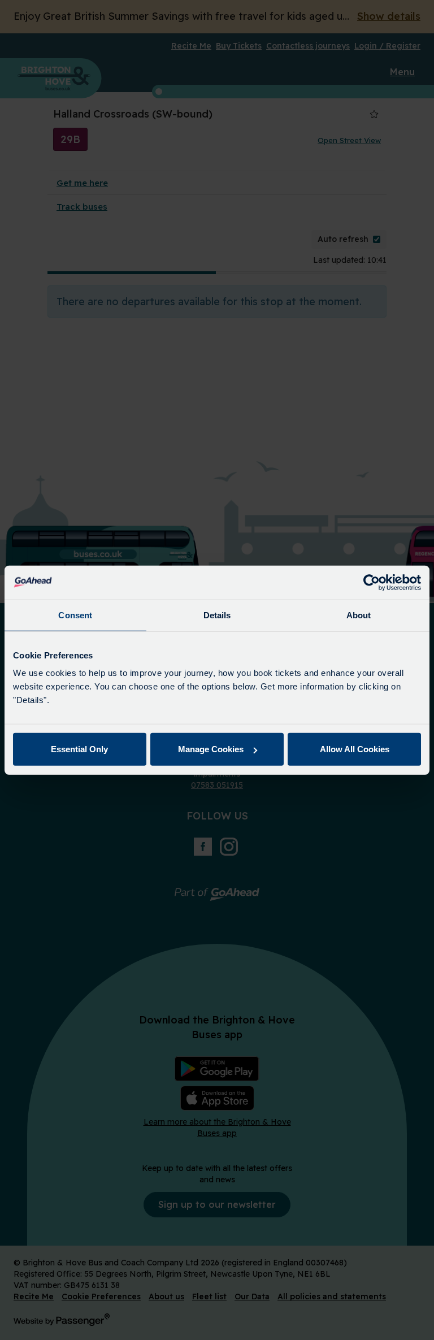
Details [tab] (217, 614)
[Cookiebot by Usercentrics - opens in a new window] (371, 582)
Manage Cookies (211, 749)
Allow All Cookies (354, 749)
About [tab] (358, 614)
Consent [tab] (75, 614)
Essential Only (79, 749)
